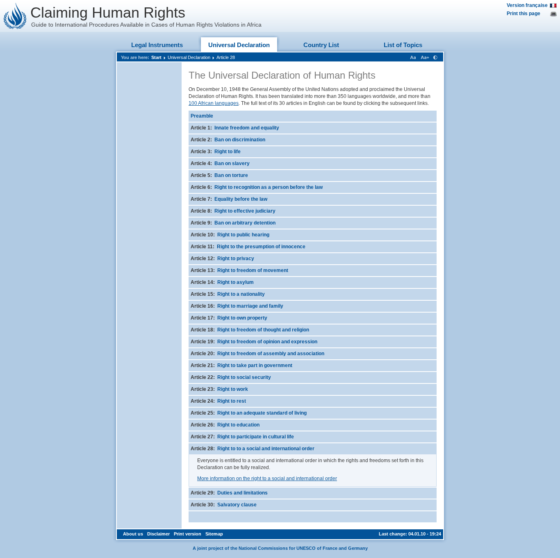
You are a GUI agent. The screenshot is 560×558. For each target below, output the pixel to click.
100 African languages (214, 103)
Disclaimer (158, 533)
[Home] (15, 16)
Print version (187, 533)
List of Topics (403, 44)
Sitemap (214, 533)
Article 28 (225, 57)
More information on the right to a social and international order (267, 478)
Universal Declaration (239, 44)
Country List (321, 44)
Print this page (523, 13)
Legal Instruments (157, 44)
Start (156, 57)
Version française (527, 5)
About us (133, 533)
